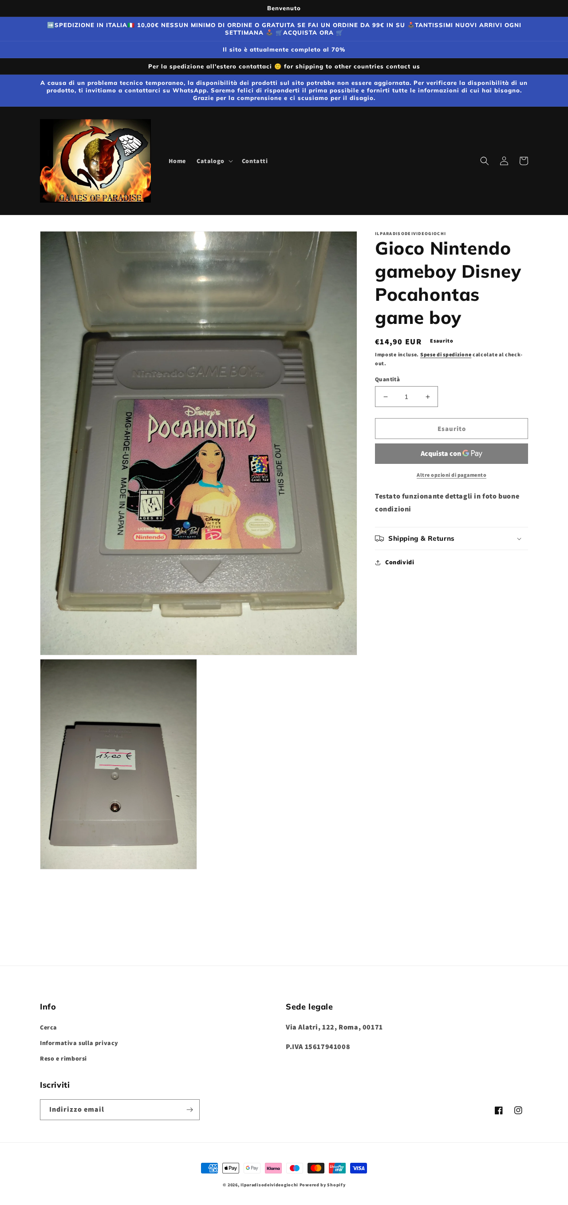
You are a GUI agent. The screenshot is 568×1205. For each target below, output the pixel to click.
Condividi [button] (399, 562)
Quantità (387, 379)
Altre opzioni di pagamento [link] (451, 474)
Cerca (48, 1027)
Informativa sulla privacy (79, 1043)
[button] (214, 161)
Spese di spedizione (445, 354)
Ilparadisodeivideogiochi (269, 1185)
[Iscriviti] (189, 1109)
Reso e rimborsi (63, 1058)
